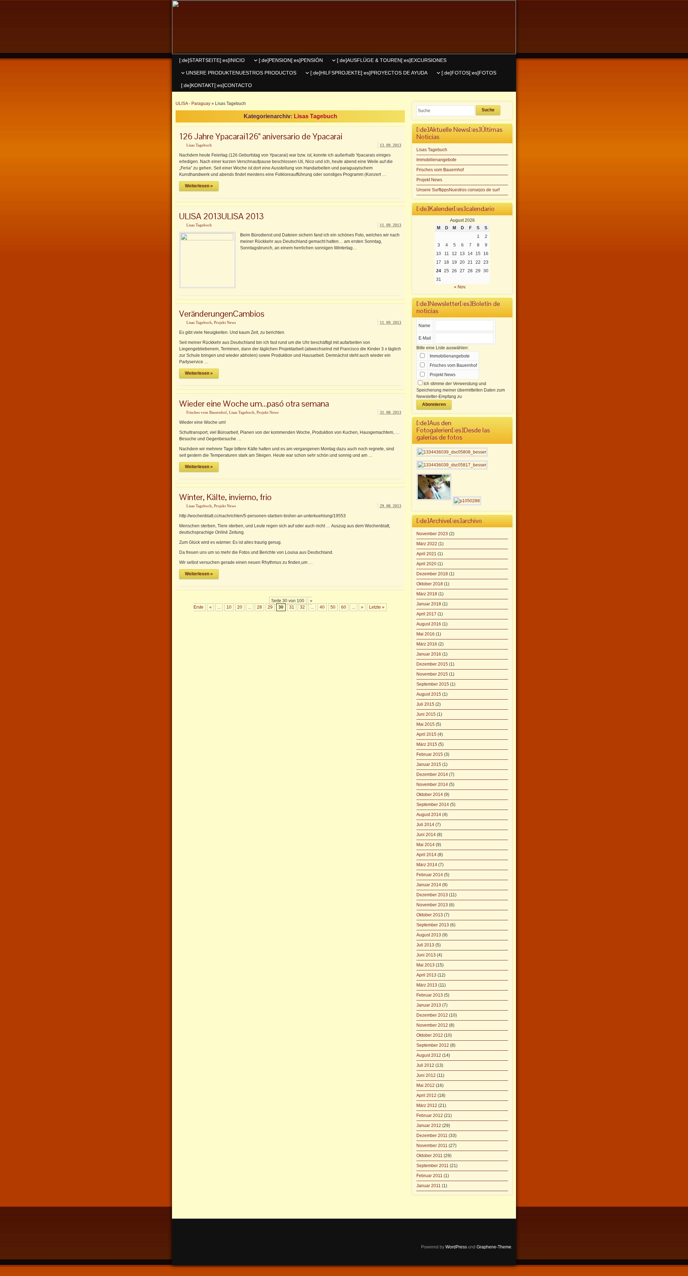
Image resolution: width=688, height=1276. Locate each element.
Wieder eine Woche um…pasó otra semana (254, 403)
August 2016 (428, 624)
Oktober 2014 (429, 794)
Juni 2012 (426, 1075)
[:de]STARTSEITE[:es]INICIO (212, 60)
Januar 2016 (428, 654)
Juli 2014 (425, 824)
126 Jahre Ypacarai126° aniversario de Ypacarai (260, 136)
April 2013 (426, 975)
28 (259, 607)
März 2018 (426, 593)
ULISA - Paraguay (193, 103)
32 (302, 607)
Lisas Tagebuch (199, 145)
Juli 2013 (425, 945)
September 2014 (432, 804)
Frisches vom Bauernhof (206, 412)
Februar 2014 (429, 874)
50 (332, 607)
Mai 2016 (425, 634)
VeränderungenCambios (221, 313)
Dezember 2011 (432, 1135)
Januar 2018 (428, 603)
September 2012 (432, 1045)
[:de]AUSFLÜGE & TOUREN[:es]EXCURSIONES (391, 60)
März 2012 (426, 1105)
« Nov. (460, 286)
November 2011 (432, 1145)
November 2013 (432, 904)
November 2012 (432, 1025)
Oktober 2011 (429, 1155)
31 (291, 607)
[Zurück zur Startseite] (344, 27)
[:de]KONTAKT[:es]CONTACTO (216, 85)
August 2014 (428, 814)
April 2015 (426, 734)
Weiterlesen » (199, 185)
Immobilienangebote (436, 159)
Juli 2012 (425, 1065)
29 (270, 607)
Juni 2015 (426, 714)
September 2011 (432, 1165)
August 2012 (428, 1055)
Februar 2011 (429, 1175)
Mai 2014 (425, 844)
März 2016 (426, 644)
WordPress (456, 1246)
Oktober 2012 (429, 1035)
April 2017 (426, 614)
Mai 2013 (425, 965)
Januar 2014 (428, 884)
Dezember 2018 (432, 573)
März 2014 (426, 864)
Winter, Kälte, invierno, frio (225, 497)
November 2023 (432, 533)
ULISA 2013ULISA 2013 (221, 216)
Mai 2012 (425, 1085)
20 (239, 607)
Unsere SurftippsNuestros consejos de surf (458, 189)
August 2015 (428, 694)
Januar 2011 (428, 1185)
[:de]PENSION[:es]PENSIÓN (291, 60)
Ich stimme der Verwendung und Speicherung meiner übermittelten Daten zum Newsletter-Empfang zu (460, 390)
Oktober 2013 (429, 914)
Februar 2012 (429, 1115)
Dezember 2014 (432, 774)
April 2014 (426, 854)
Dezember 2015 (432, 664)
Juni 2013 (426, 955)
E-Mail (425, 338)
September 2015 (432, 684)
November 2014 (432, 784)
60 (343, 607)
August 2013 (428, 934)
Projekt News (225, 322)
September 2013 (432, 924)
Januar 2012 (428, 1125)
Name (424, 325)
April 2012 (426, 1095)
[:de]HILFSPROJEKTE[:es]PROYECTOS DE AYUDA (368, 73)
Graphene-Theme (494, 1246)
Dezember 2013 (432, 894)
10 (228, 607)
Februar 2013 (429, 995)
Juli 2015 (425, 704)
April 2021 (426, 553)
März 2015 (426, 744)
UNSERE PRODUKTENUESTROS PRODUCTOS (241, 73)
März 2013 (426, 985)
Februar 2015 (429, 754)
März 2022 (426, 543)
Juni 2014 (426, 834)
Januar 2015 (428, 764)
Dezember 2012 (432, 1015)
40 (322, 607)
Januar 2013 (428, 1005)
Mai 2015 (425, 724)
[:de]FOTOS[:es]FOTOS (468, 73)
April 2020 (426, 563)
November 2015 (432, 674)
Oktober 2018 (429, 583)
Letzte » (376, 607)
